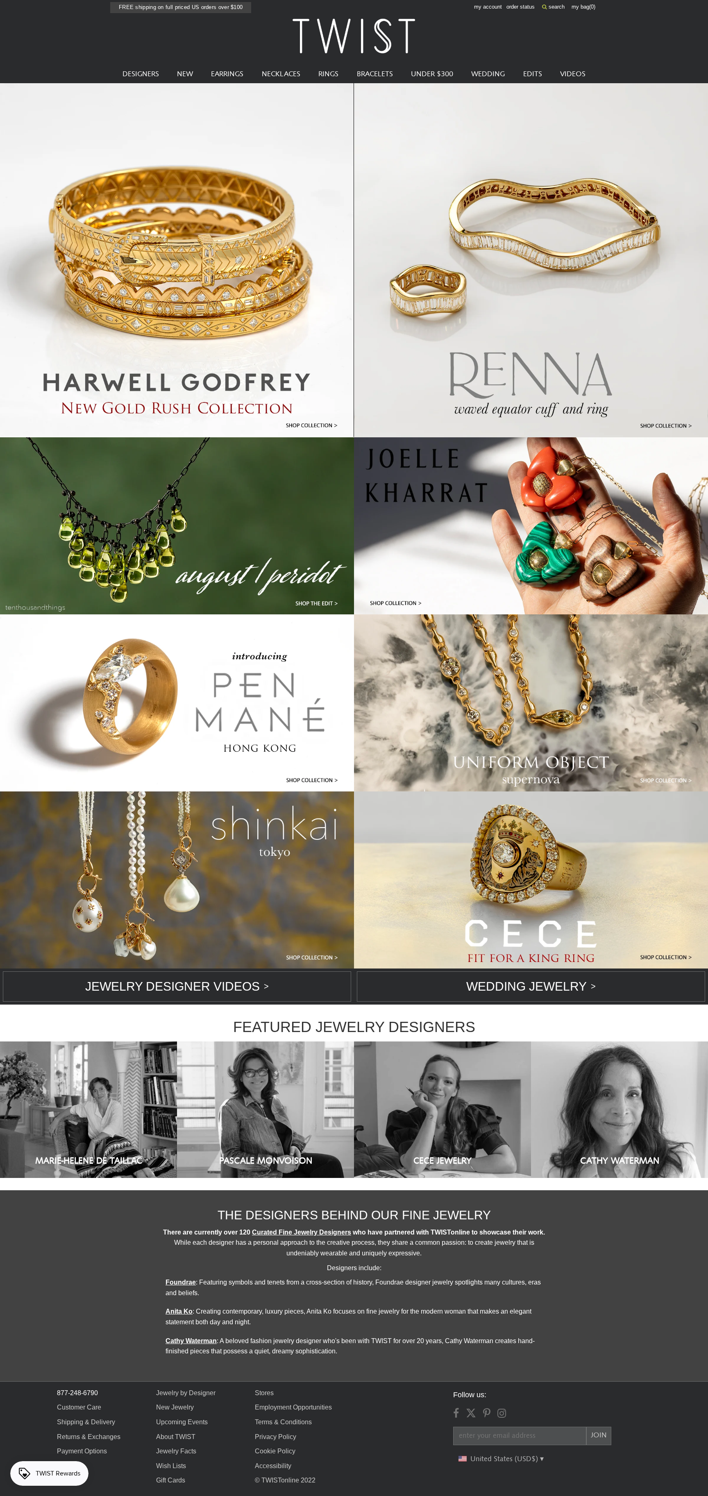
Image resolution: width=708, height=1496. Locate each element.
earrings (227, 74)
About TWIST (175, 1436)
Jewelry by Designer (186, 1392)
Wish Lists (171, 1465)
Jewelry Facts (176, 1451)
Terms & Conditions (283, 1422)
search (556, 7)
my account (488, 7)
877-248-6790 (77, 1392)
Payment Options (82, 1451)
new (185, 74)
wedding (488, 74)
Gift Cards (170, 1480)
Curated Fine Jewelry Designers (301, 1232)
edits (532, 74)
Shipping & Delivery (86, 1422)
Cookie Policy (275, 1451)
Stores (264, 1392)
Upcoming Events (182, 1422)
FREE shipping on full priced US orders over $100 (181, 7)
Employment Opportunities (293, 1407)
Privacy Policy (275, 1436)
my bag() (583, 7)
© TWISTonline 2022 (285, 1480)
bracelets (375, 74)
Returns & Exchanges (88, 1436)
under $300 (432, 74)
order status (520, 7)
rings (328, 74)
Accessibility (273, 1465)
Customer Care (79, 1407)
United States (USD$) (505, 1459)
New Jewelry (175, 1407)
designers (141, 74)
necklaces (281, 74)
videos (572, 74)
